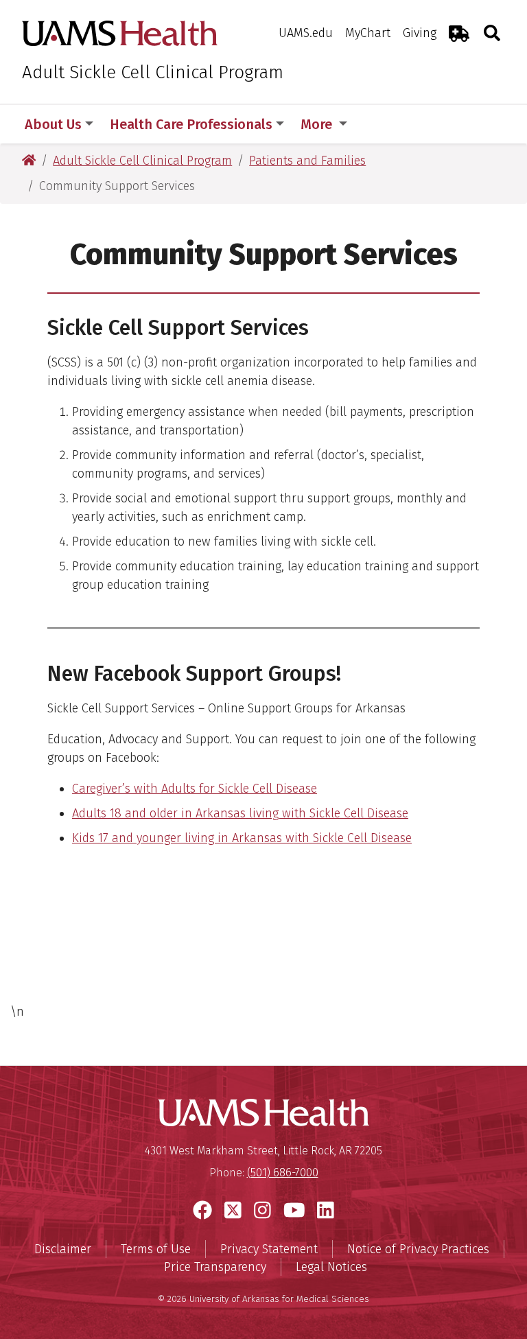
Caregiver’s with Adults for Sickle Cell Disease (194, 788)
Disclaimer (62, 1249)
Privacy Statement (269, 1249)
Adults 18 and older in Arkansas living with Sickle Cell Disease (240, 813)
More (318, 124)
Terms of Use (156, 1249)
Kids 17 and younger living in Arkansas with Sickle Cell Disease (242, 838)
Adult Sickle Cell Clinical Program (152, 72)
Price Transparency (215, 1266)
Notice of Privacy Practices (418, 1249)
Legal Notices (331, 1266)
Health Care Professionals (191, 124)
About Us (53, 124)
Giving (419, 32)
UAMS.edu (306, 32)
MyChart (367, 32)
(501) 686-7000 (282, 1172)
